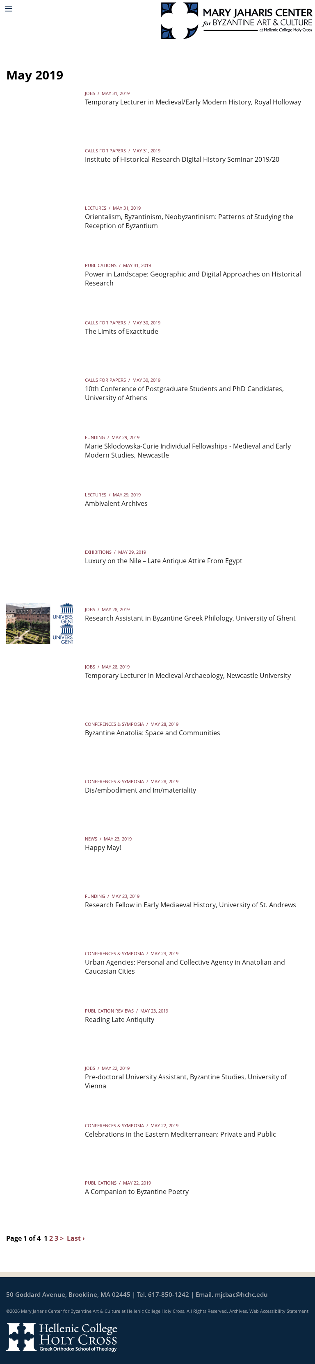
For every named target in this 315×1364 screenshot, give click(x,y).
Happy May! (103, 847)
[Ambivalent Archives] (39, 508)
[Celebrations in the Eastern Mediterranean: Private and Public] (39, 1139)
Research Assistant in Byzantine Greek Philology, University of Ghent (190, 618)
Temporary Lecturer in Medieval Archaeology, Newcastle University (188, 675)
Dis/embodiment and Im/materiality (140, 790)
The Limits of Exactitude (121, 331)
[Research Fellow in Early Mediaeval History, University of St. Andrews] (39, 910)
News (91, 839)
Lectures (95, 208)
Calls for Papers (105, 150)
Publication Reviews (109, 1011)
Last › (76, 1238)
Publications (100, 265)
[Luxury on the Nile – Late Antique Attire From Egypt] (39, 566)
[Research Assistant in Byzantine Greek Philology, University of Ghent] (39, 623)
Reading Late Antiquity (119, 1019)
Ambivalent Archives (116, 503)
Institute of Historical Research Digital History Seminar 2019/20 (182, 159)
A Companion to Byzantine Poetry (137, 1191)
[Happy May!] (39, 852)
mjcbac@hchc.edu (241, 1294)
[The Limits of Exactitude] (39, 336)
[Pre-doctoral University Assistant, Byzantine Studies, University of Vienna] (39, 1082)
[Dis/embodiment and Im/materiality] (39, 795)
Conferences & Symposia (114, 724)
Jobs (90, 93)
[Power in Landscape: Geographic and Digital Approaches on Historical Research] (39, 279)
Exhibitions (98, 552)
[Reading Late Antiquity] (39, 1024)
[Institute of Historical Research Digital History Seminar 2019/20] (39, 164)
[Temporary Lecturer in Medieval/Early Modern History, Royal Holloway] (39, 107)
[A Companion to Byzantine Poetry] (39, 1196)
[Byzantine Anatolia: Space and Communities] (39, 738)
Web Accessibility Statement (278, 1311)
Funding (95, 437)
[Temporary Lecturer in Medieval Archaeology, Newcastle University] (39, 680)
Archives (238, 1311)
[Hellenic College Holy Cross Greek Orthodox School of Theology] (61, 1336)
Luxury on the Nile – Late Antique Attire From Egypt (163, 560)
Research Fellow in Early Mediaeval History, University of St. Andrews (190, 904)
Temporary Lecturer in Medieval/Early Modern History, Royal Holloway (193, 101)
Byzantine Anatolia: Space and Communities (152, 732)
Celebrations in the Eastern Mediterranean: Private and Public (180, 1134)
